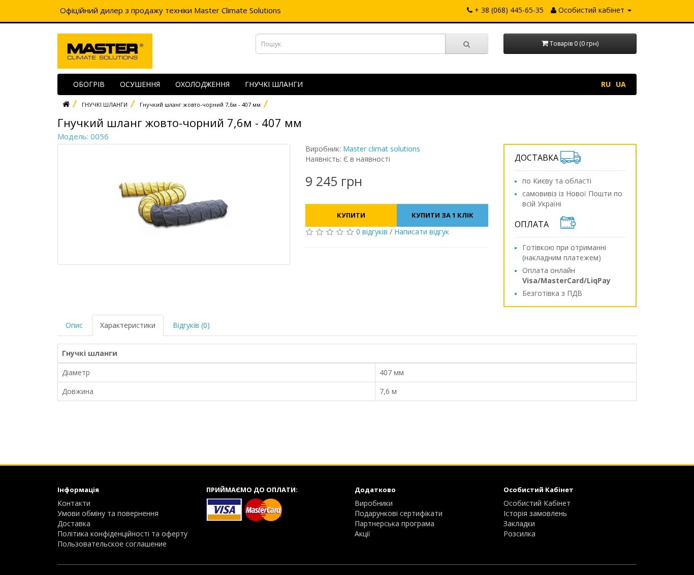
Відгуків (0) (191, 325)
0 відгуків (372, 231)
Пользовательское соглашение (112, 544)
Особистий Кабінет (537, 503)
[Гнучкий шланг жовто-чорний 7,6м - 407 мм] (173, 204)
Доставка (73, 523)
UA (621, 84)
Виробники (374, 503)
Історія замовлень (535, 513)
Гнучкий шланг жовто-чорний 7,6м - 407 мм (200, 104)
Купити (351, 215)
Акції (362, 533)
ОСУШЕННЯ (140, 84)
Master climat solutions (381, 149)
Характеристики (127, 325)
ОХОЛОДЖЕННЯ (202, 84)
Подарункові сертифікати (399, 513)
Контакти (73, 503)
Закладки (519, 523)
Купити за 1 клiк (443, 215)
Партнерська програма (394, 523)
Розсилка (519, 533)
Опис (74, 325)
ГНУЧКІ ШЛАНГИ (274, 84)
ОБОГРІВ (89, 84)
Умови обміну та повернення (108, 513)
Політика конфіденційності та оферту (122, 533)
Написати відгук (421, 231)
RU (606, 84)
